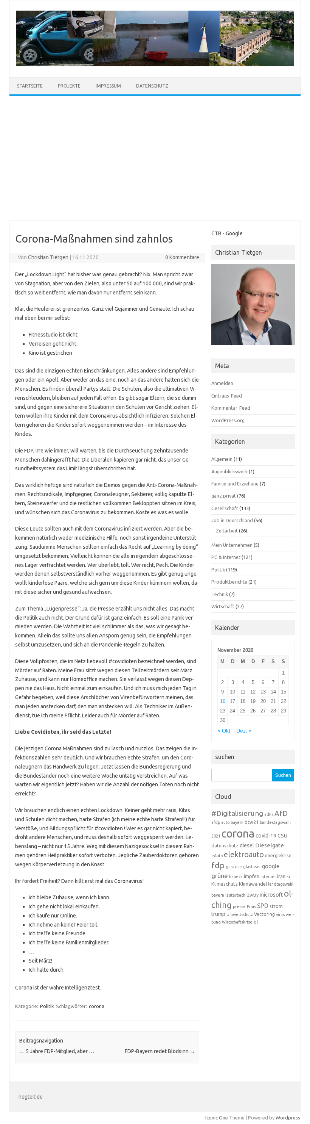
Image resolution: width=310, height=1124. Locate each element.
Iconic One (216, 1117)
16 (222, 701)
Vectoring (264, 914)
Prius (251, 906)
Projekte (69, 85)
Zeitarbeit (227, 530)
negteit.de (31, 1097)
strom (276, 906)
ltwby (252, 894)
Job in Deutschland (232, 520)
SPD (262, 905)
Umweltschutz (239, 914)
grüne (219, 875)
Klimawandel (253, 883)
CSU (282, 836)
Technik (219, 594)
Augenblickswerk (229, 471)
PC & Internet (225, 557)
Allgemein (221, 459)
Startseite (30, 85)
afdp (215, 822)
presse (239, 906)
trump (218, 914)
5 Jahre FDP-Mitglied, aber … (56, 1051)
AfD (281, 813)
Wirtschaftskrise (237, 922)
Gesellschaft (224, 508)
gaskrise (234, 866)
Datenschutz (152, 85)
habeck (236, 876)
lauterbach (235, 895)
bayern (237, 822)
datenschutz (225, 845)
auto (225, 822)
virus (280, 914)
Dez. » (244, 731)
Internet (268, 876)
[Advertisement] (155, 158)
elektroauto (244, 854)
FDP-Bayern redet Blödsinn (160, 1051)
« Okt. (224, 731)
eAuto (217, 855)
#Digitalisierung (237, 813)
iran (281, 876)
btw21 (252, 822)
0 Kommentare (182, 257)
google (270, 866)
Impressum (108, 85)
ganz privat (223, 495)
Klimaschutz (224, 883)
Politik (47, 1006)
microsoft (271, 895)
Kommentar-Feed (230, 407)
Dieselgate (269, 845)
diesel (247, 845)
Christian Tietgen (48, 257)
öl (256, 921)
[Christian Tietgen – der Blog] (155, 64)
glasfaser (252, 866)
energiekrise (278, 855)
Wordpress (288, 1117)
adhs (268, 814)
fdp (218, 865)
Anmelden (222, 383)
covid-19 (266, 836)
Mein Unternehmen (232, 545)
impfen (251, 876)
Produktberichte (229, 581)
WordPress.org (228, 420)
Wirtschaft (222, 606)
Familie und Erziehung (235, 483)
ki (288, 876)
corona (96, 1006)
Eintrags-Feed (226, 395)
